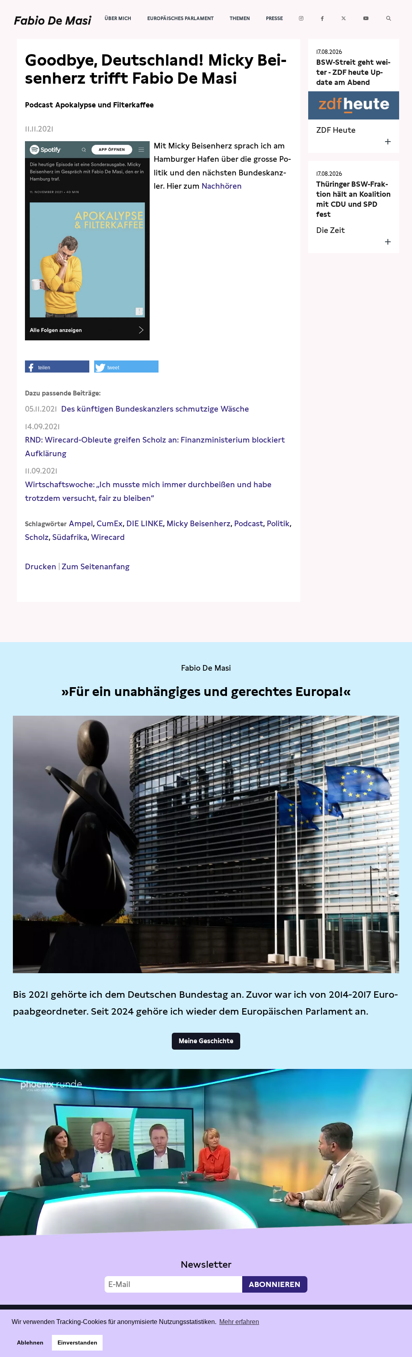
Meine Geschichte (206, 1041)
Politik (278, 523)
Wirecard (108, 537)
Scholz (37, 537)
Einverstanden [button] (77, 1342)
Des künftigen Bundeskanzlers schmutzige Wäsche (155, 409)
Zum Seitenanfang (96, 566)
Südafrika (69, 537)
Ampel (81, 523)
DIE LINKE (144, 523)
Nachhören (222, 186)
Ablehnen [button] (30, 1342)
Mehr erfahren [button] (239, 1321)
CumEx (110, 523)
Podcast (248, 523)
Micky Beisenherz (199, 523)
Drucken (40, 566)
